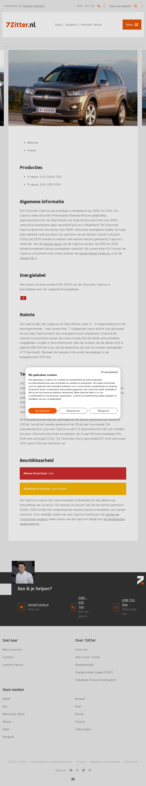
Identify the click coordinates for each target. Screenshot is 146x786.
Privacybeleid (109, 372)
